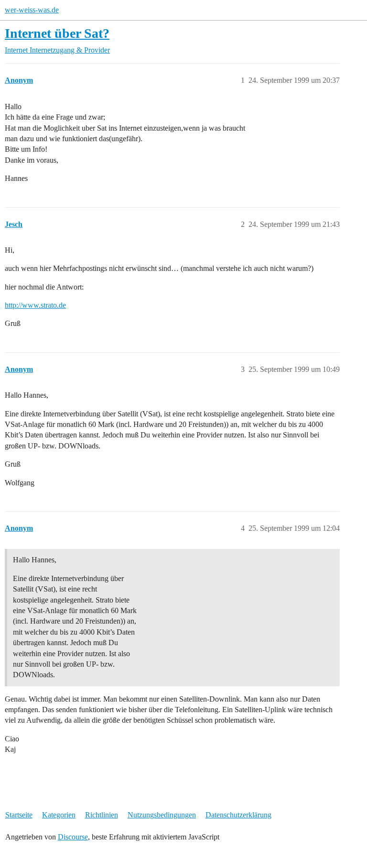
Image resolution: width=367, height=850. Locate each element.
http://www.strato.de (35, 305)
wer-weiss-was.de (32, 10)
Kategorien (59, 815)
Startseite (18, 815)
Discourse (73, 837)
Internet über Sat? (57, 33)
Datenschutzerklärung (238, 815)
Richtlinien (101, 815)
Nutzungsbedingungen (162, 815)
